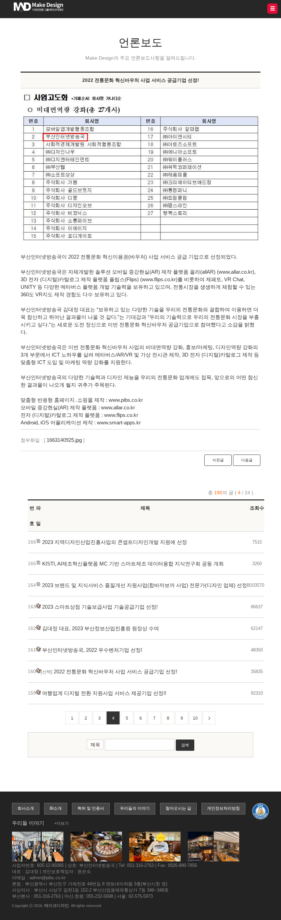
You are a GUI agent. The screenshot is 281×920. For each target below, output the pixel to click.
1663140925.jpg (64, 440)
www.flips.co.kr (121, 415)
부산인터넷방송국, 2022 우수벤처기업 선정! (92, 650)
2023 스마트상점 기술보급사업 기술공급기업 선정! (100, 607)
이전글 (218, 460)
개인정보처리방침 (223, 808)
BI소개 (56, 808)
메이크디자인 (56, 905)
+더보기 (61, 823)
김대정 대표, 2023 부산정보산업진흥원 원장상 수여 (100, 628)
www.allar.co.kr (118, 407)
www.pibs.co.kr (126, 400)
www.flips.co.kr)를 (162, 279)
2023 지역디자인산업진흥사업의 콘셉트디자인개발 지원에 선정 (114, 542)
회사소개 (25, 808)
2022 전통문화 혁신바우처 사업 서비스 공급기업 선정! (115, 671)
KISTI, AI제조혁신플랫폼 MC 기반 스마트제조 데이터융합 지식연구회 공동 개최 (133, 564)
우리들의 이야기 (135, 808)
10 (195, 718)
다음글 (247, 460)
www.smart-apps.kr (119, 422)
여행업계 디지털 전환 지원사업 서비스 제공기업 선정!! (104, 693)
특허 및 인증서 (90, 808)
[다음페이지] (209, 717)
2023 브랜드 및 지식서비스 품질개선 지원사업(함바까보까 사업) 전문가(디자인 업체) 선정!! (146, 585)
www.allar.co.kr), (237, 272)
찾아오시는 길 (178, 808)
